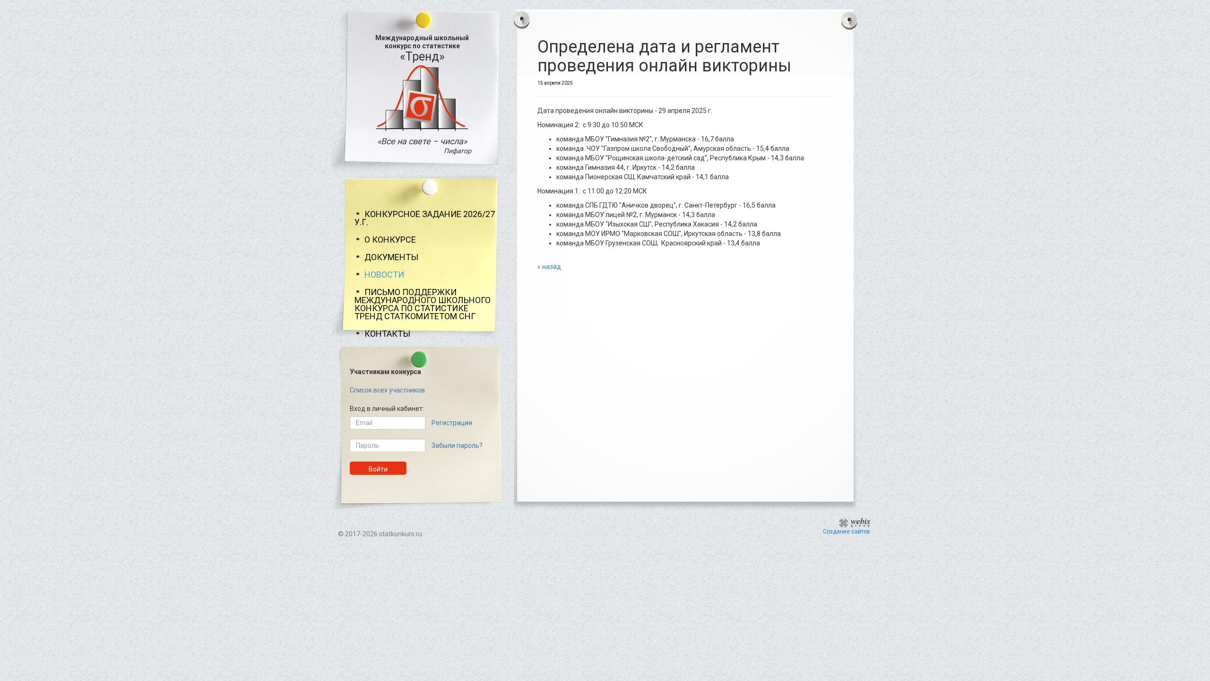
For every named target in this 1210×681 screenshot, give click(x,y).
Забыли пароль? (457, 445)
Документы (391, 257)
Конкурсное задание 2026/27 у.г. (424, 218)
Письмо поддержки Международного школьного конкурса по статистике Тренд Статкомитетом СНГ (422, 304)
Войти (378, 469)
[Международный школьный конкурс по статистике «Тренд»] (422, 97)
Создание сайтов (846, 531)
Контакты (387, 334)
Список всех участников (387, 390)
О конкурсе (390, 240)
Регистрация (452, 423)
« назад (549, 267)
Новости (384, 275)
